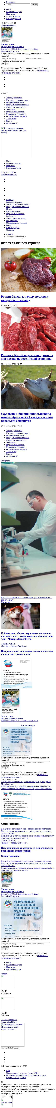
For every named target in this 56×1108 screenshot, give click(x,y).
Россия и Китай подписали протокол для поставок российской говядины (27, 356)
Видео (9, 121)
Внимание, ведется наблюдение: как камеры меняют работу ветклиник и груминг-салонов (27, 837)
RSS (8, 1070)
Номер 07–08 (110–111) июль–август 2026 (19, 49)
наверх (4, 974)
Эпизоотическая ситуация (17, 100)
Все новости (11, 123)
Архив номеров (13, 16)
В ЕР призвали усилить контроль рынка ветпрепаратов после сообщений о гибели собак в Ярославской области (26, 787)
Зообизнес (10, 109)
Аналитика (11, 119)
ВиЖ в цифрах (12, 228)
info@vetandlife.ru (9, 25)
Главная (9, 234)
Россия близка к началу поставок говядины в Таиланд (24, 298)
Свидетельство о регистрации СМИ (22, 1073)
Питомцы (5, 602)
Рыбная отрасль (13, 211)
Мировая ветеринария (16, 114)
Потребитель (12, 220)
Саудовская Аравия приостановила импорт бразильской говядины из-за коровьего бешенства (27, 417)
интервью (5, 461)
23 (7, 64)
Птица (9, 209)
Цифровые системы (15, 102)
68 (7, 949)
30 (3, 768)
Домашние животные (15, 107)
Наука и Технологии (15, 112)
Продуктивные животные (17, 105)
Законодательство (14, 98)
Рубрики (10, 2)
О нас (8, 9)
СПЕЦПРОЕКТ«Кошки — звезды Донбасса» (14, 645)
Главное (9, 199)
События (10, 230)
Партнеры (10, 14)
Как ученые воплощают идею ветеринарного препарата (26, 829)
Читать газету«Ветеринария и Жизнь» (12, 45)
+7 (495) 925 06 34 (9, 1020)
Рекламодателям (13, 19)
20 (3, 949)
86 (7, 768)
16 (3, 64)
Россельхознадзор (14, 12)
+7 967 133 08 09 (8, 172)
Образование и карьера (16, 116)
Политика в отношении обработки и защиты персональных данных (26, 1076)
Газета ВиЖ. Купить (10, 51)
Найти (34, 5)
